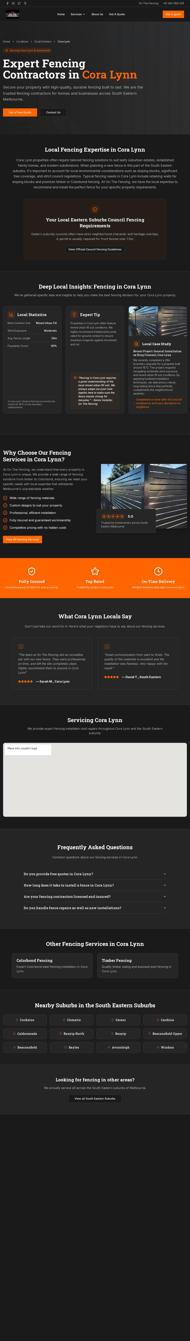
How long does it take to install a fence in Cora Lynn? (69, 885)
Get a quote (173, 14)
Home (61, 14)
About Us (97, 14)
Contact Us (53, 112)
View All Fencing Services (22, 539)
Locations (22, 41)
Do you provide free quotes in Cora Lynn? (58, 874)
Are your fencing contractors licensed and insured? (67, 896)
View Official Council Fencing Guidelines (95, 249)
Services (76, 14)
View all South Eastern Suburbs (95, 1098)
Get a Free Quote (20, 112)
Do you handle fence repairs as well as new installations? (72, 908)
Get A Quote (117, 14)
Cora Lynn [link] (64, 41)
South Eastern (43, 41)
